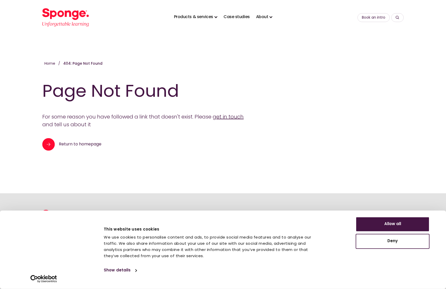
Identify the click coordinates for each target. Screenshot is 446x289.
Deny (392, 241)
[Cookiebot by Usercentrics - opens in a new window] (43, 279)
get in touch (228, 117)
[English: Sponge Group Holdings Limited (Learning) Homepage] (65, 17)
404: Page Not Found (82, 64)
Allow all (392, 224)
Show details (117, 270)
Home (50, 64)
